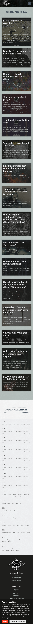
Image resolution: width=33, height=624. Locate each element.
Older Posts (16, 396)
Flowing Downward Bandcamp (17, 598)
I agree (5, 621)
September (21, 431)
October (15, 431)
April (14, 424)
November (10, 431)
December (4, 431)
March (18, 424)
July (3, 424)
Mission (16, 591)
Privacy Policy (16, 594)
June (6, 424)
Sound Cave (16, 589)
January (28, 424)
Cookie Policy (16, 595)
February (23, 424)
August (27, 431)
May (10, 424)
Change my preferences (18, 621)
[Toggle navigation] (29, 3)
